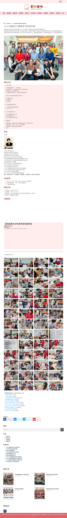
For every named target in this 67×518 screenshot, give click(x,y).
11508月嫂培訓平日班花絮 (12, 452)
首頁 (4, 13)
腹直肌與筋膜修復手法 (11, 407)
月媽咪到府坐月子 (9, 393)
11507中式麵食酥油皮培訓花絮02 (14, 456)
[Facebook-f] (5, 511)
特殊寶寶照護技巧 (9, 399)
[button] (8, 419)
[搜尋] (62, 429)
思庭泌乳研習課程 (9, 401)
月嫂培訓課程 (8, 394)
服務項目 (9, 13)
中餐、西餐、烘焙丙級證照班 (12, 404)
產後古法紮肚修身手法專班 (12, 402)
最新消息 (52, 13)
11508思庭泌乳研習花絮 (12, 449)
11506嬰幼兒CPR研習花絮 (12, 461)
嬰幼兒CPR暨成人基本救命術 (12, 405)
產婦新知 (21, 13)
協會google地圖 (14, 195)
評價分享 (8, 438)
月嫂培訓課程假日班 (11, 455)
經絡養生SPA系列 (9, 410)
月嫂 (4, 23)
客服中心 (27, 13)
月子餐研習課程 (9, 409)
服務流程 (15, 13)
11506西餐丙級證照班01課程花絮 (14, 460)
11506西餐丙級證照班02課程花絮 (14, 458)
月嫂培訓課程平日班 (11, 453)
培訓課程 (46, 13)
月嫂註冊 (58, 13)
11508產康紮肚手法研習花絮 (13, 447)
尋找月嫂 (33, 13)
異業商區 (39, 13)
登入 (63, 13)
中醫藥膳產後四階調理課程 (12, 397)
